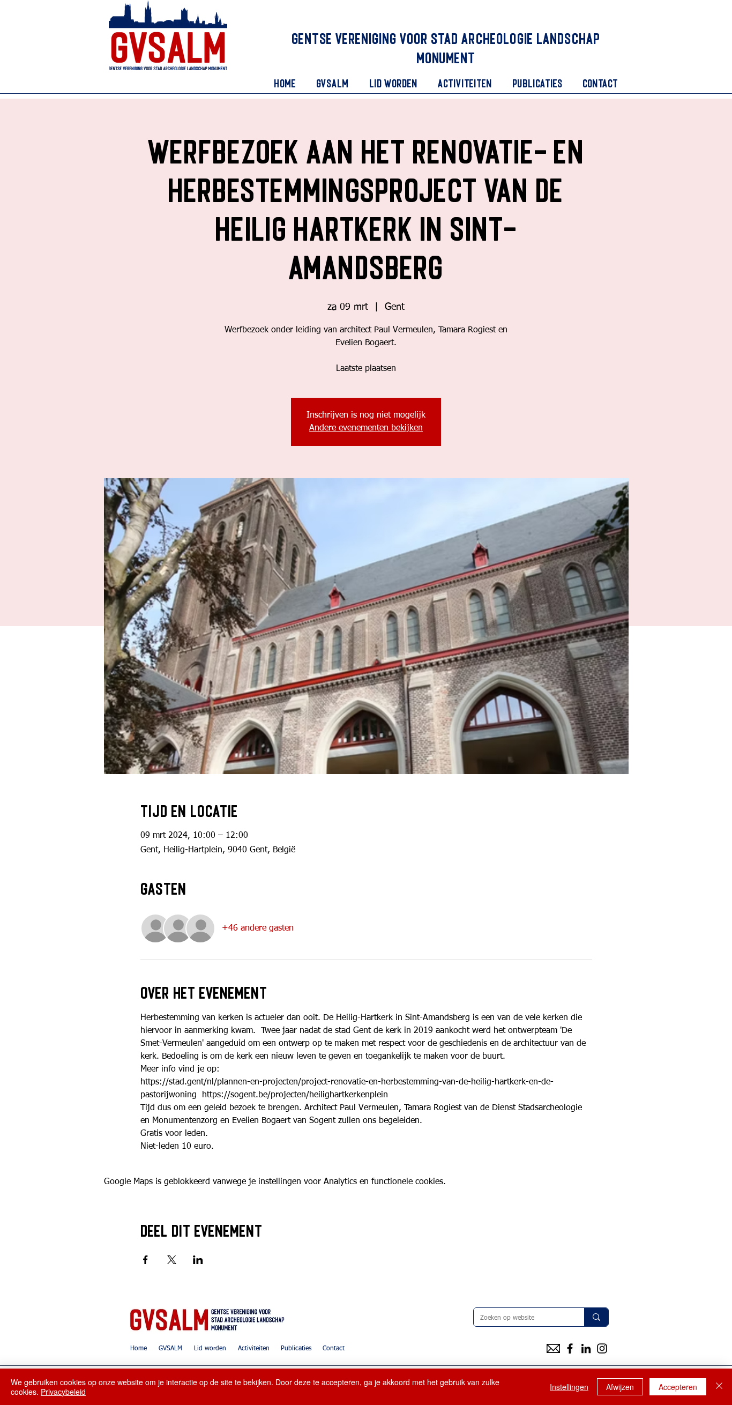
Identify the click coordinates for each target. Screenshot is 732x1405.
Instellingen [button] (569, 1386)
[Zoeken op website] (596, 1317)
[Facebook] (570, 1348)
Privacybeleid (63, 1391)
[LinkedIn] (586, 1348)
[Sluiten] (719, 1386)
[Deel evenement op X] (172, 1259)
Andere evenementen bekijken (366, 428)
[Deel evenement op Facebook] (145, 1259)
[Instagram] (602, 1348)
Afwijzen (620, 1386)
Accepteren (678, 1386)
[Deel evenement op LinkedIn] (198, 1259)
